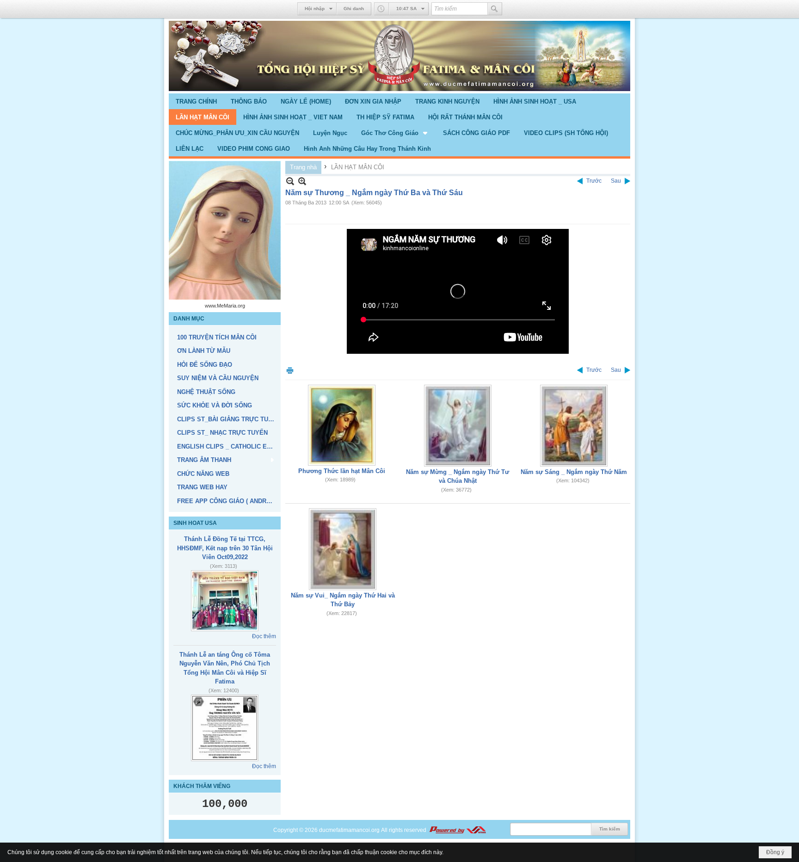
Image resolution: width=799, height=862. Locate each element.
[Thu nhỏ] (290, 181)
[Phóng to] (302, 181)
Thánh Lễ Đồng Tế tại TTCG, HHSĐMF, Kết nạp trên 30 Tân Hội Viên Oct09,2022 (225, 548)
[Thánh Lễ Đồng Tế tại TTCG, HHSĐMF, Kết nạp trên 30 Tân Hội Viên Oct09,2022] (224, 601)
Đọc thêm (264, 636)
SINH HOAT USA (195, 523)
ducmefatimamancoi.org (349, 830)
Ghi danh (354, 8)
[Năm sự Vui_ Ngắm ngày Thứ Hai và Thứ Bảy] (342, 549)
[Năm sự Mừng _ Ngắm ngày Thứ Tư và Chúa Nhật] (457, 425)
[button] (395, 133)
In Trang (290, 370)
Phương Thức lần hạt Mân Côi (341, 471)
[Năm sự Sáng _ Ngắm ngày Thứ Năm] (573, 425)
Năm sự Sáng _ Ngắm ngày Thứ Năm (574, 471)
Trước (594, 181)
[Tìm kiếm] (494, 8)
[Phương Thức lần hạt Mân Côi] (341, 425)
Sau (616, 181)
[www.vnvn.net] (457, 830)
